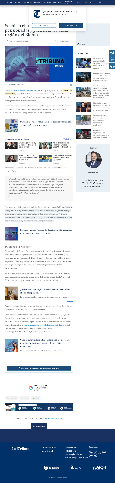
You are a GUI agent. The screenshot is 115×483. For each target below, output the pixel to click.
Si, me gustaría (71, 25)
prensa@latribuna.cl (55, 418)
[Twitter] (39, 409)
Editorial (47, 2)
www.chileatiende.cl (48, 325)
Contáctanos (39, 426)
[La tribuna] (22, 450)
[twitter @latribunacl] (95, 452)
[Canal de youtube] (91, 456)
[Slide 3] (95, 190)
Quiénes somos (48, 447)
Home (9, 2)
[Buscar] (103, 2)
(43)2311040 (70, 447)
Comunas (19, 2)
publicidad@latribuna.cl (76, 457)
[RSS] (95, 456)
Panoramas (82, 2)
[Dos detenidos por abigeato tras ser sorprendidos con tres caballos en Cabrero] (84, 134)
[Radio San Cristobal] (75, 467)
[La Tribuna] (51, 467)
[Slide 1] (91, 190)
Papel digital (47, 451)
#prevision (24, 398)
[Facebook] (25, 409)
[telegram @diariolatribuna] (104, 452)
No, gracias (44, 25)
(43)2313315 (70, 451)
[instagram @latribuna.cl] (99, 452)
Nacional (38, 2)
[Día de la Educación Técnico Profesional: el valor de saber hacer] (93, 159)
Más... (92, 2)
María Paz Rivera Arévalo (19, 41)
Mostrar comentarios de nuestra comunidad (40, 368)
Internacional (29, 2)
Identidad (57, 2)
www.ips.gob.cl (31, 325)
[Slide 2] (93, 190)
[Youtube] (66, 409)
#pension (35, 398)
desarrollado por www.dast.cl (57, 477)
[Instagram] (52, 409)
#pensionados (12, 398)
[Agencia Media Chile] (99, 467)
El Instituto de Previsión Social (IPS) (21, 90)
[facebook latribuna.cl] (91, 452)
